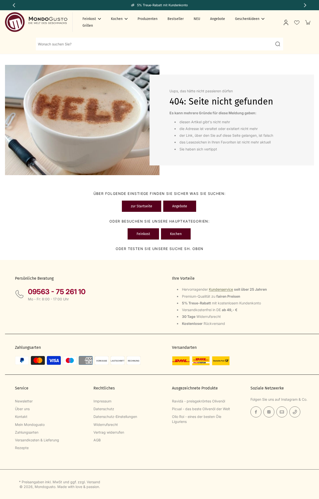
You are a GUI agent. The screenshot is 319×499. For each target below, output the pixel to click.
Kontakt (21, 416)
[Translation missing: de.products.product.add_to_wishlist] (296, 22)
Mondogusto (45, 487)
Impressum (102, 401)
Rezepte (22, 448)
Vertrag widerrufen (108, 432)
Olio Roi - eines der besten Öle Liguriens (196, 418)
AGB (97, 440)
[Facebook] (255, 411)
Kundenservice (221, 289)
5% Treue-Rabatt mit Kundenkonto (162, 5)
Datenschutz (103, 409)
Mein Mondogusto (30, 424)
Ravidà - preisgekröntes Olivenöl (198, 401)
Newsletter (24, 401)
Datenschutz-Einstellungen (115, 416)
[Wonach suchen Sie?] (277, 43)
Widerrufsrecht (105, 424)
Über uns (22, 409)
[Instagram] (268, 411)
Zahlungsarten (26, 432)
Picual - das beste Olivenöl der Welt (201, 409)
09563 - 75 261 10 (56, 291)
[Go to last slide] (13, 5)
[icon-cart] (307, 22)
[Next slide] (305, 5)
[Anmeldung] (285, 22)
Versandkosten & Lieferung (37, 440)
